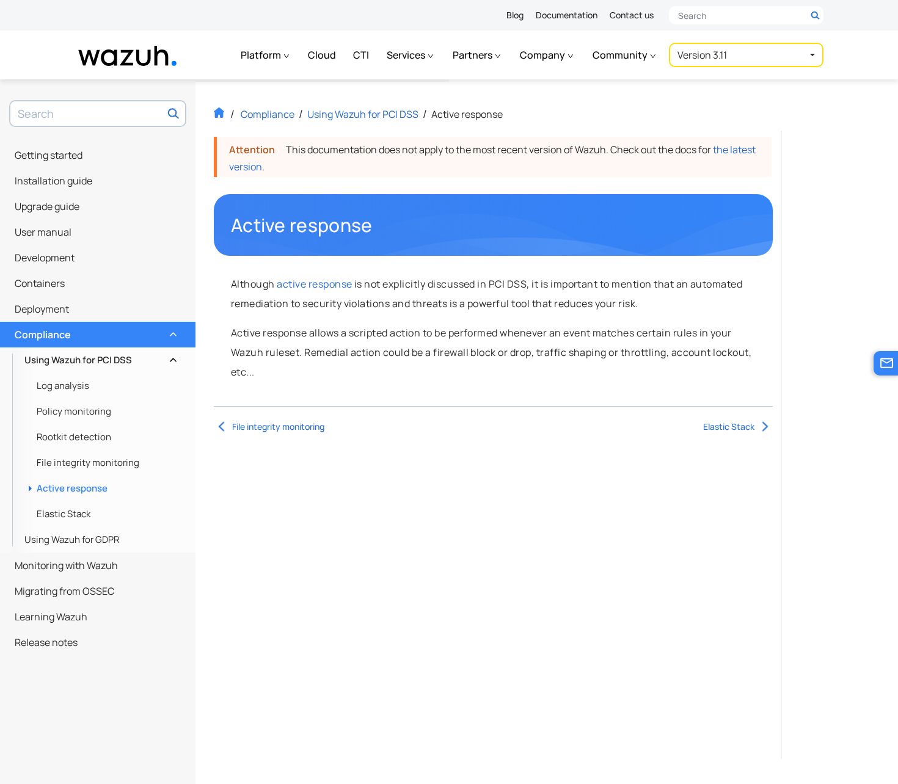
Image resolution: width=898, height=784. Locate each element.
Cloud (322, 55)
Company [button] (543, 55)
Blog (515, 15)
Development (45, 257)
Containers (40, 283)
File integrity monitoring (88, 462)
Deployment (42, 309)
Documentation (566, 15)
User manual (43, 232)
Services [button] (407, 55)
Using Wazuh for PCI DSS (99, 356)
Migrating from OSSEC (64, 591)
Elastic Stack (63, 513)
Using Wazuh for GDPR (71, 539)
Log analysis (63, 385)
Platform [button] (262, 55)
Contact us (632, 15)
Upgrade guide (47, 206)
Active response (72, 488)
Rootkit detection (74, 436)
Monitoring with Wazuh (66, 565)
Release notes (46, 642)
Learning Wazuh (51, 616)
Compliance (94, 331)
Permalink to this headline (380, 225)
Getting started (48, 155)
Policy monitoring (74, 411)
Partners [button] (473, 55)
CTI (361, 55)
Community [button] (621, 55)
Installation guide (53, 180)
